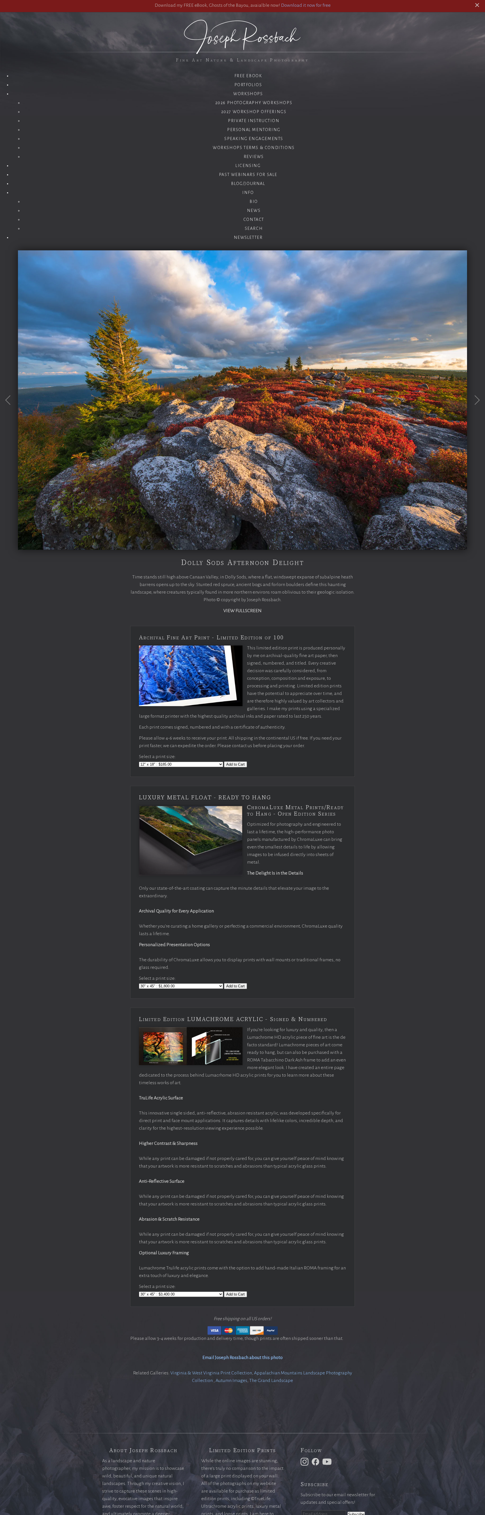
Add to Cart (235, 764)
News (253, 210)
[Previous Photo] (11, 413)
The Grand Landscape (271, 1380)
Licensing (247, 165)
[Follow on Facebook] (316, 1461)
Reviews (254, 156)
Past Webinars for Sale (248, 174)
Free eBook (248, 76)
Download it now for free (306, 5)
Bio (254, 201)
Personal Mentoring (253, 129)
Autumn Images (231, 1380)
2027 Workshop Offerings (254, 111)
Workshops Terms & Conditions (254, 147)
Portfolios (248, 85)
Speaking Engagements (253, 138)
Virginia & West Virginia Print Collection (211, 1373)
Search (254, 228)
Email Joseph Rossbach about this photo (242, 1357)
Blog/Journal (248, 183)
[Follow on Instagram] (305, 1461)
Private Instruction (253, 120)
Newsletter (248, 237)
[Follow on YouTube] (327, 1461)
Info (248, 192)
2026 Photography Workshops (253, 102)
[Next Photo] (474, 413)
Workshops (248, 93)
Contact (253, 219)
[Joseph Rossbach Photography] (242, 50)
